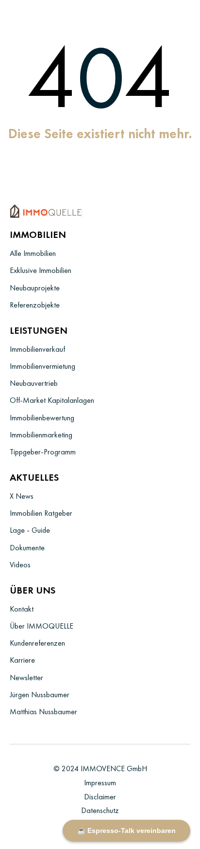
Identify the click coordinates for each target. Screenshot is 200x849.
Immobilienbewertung (42, 418)
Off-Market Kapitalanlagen (52, 400)
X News (21, 496)
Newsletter (26, 677)
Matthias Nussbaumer (43, 711)
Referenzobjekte (35, 305)
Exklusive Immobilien (40, 270)
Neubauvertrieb (34, 383)
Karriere (22, 660)
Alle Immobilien (33, 253)
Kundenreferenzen (37, 643)
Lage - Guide (30, 530)
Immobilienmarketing (41, 435)
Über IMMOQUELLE (41, 626)
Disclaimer (100, 797)
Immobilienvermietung (42, 366)
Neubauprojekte (35, 288)
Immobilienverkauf (37, 349)
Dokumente (27, 547)
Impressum (100, 782)
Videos (20, 565)
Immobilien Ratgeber (41, 513)
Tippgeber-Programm (43, 452)
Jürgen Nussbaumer (39, 694)
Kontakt (21, 609)
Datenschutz (100, 810)
